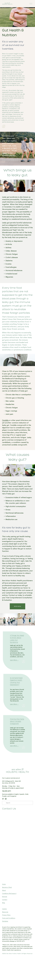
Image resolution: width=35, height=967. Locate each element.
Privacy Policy (6, 915)
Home (4, 884)
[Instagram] (6, 799)
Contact (4, 899)
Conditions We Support (9, 893)
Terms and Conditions (8, 918)
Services (4, 896)
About (4, 890)
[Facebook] (3, 799)
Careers (4, 909)
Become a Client (7, 887)
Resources (5, 912)
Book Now (17, 606)
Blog (3, 903)
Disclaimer (5, 921)
